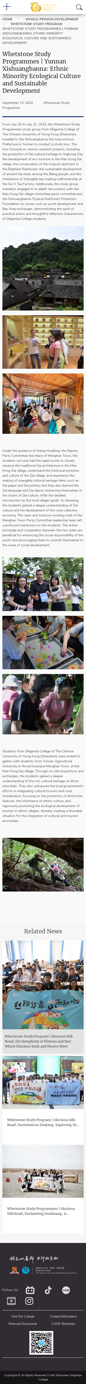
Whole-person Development (52, 19)
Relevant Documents (23, 1324)
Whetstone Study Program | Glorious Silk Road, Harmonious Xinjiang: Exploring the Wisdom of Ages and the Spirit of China (42, 1122)
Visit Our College (22, 1316)
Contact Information (63, 1316)
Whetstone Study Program (36, 24)
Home (7, 19)
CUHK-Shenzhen (63, 1324)
